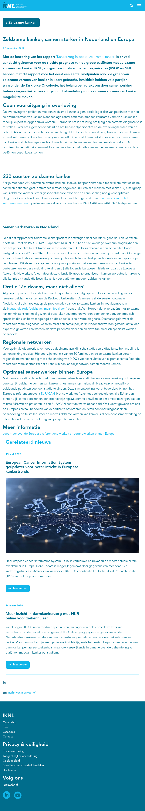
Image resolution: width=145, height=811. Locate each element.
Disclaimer (9, 770)
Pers (5, 727)
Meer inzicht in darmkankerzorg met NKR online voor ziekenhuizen (42, 616)
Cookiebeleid (11, 761)
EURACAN (48, 393)
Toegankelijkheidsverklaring (20, 756)
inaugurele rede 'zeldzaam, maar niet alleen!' (37, 308)
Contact (8, 736)
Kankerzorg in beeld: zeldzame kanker (85, 57)
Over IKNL (9, 722)
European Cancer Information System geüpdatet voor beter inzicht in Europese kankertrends (42, 467)
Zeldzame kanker (22, 22)
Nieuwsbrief (10, 785)
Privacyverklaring (13, 751)
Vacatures (9, 732)
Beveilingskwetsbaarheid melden (23, 765)
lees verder (20, 588)
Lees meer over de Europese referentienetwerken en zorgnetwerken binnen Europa (58, 433)
